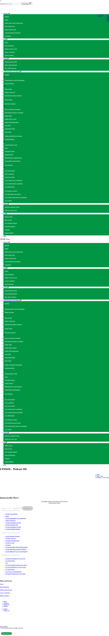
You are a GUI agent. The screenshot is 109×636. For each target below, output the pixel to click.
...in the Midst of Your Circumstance (16, 551)
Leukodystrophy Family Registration (14, 80)
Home (98, 474)
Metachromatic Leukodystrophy (13, 158)
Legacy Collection (10, 52)
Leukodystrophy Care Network (11, 71)
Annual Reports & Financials (12, 32)
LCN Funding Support (11, 223)
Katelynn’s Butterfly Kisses (12, 207)
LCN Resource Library (11, 191)
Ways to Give (8, 220)
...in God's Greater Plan (12, 541)
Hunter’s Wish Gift (10, 92)
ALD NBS (8, 125)
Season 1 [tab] (5, 508)
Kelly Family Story (10, 26)
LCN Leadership (9, 174)
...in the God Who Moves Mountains (16, 547)
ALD (6, 148)
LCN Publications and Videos (13, 194)
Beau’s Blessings (9, 45)
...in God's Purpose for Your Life (15, 559)
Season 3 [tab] (27, 508)
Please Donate (6, 633)
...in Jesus (8, 545)
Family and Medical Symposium (13, 136)
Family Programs (9, 83)
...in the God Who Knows (12, 529)
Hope (4, 39)
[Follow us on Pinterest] (108, 21)
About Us (6, 13)
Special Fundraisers (10, 226)
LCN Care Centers (10, 177)
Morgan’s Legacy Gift (11, 210)
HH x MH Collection (10, 68)
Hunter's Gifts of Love (6, 590)
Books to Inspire (9, 55)
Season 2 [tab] (16, 508)
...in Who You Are (10, 538)
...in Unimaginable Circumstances (15, 518)
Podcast (5, 58)
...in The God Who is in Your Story (15, 567)
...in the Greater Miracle (12, 536)
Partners (5, 204)
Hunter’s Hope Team (10, 29)
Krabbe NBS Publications (12, 122)
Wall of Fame (8, 89)
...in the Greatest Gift (11, 525)
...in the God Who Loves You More (15, 549)
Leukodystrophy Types (11, 145)
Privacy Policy (4, 626)
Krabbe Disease (9, 154)
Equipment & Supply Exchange (13, 95)
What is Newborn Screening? (13, 109)
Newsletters (8, 36)
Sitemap (5, 606)
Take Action (8, 132)
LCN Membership (10, 187)
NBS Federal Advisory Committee (14, 112)
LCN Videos (8, 200)
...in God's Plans (10, 569)
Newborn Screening (10, 103)
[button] (1, 1)
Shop (4, 236)
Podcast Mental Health (11, 65)
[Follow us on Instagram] (108, 19)
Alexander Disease (10, 151)
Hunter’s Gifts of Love (11, 49)
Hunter (6, 20)
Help (4, 213)
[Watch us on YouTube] (108, 18)
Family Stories (8, 99)
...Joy (6, 563)
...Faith (7, 516)
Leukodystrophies (9, 139)
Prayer (6, 42)
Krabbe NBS (8, 116)
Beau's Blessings (4, 587)
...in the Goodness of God (13, 523)
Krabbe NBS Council (10, 119)
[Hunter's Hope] (13, 10)
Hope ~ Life (99, 476)
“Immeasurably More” (54, 503)
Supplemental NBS (10, 128)
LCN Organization (10, 170)
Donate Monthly (9, 233)
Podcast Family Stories (11, 62)
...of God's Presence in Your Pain (15, 574)
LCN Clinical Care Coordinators (13, 180)
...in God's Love (9, 543)
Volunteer (7, 229)
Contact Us (101, 14)
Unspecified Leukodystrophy (12, 161)
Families (7, 74)
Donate (100, 16)
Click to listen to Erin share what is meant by (54, 501)
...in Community (10, 561)
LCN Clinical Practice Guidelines (14, 183)
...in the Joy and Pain (11, 514)
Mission (7, 16)
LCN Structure (9, 165)
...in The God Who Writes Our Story (16, 565)
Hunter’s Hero (8, 216)
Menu (2, 239)
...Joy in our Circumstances (13, 572)
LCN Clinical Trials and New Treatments (16, 197)
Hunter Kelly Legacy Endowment (14, 23)
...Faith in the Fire (10, 520)
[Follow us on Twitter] (108, 16)
